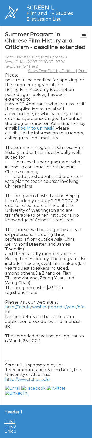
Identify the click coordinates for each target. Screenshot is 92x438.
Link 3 (10, 431)
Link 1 (9, 421)
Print (82, 71)
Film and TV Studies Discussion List (50, 16)
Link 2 (10, 426)
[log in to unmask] (49, 57)
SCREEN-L (40, 7)
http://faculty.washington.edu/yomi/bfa (44, 307)
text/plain (13, 66)
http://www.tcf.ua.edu (27, 379)
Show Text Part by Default (51, 71)
